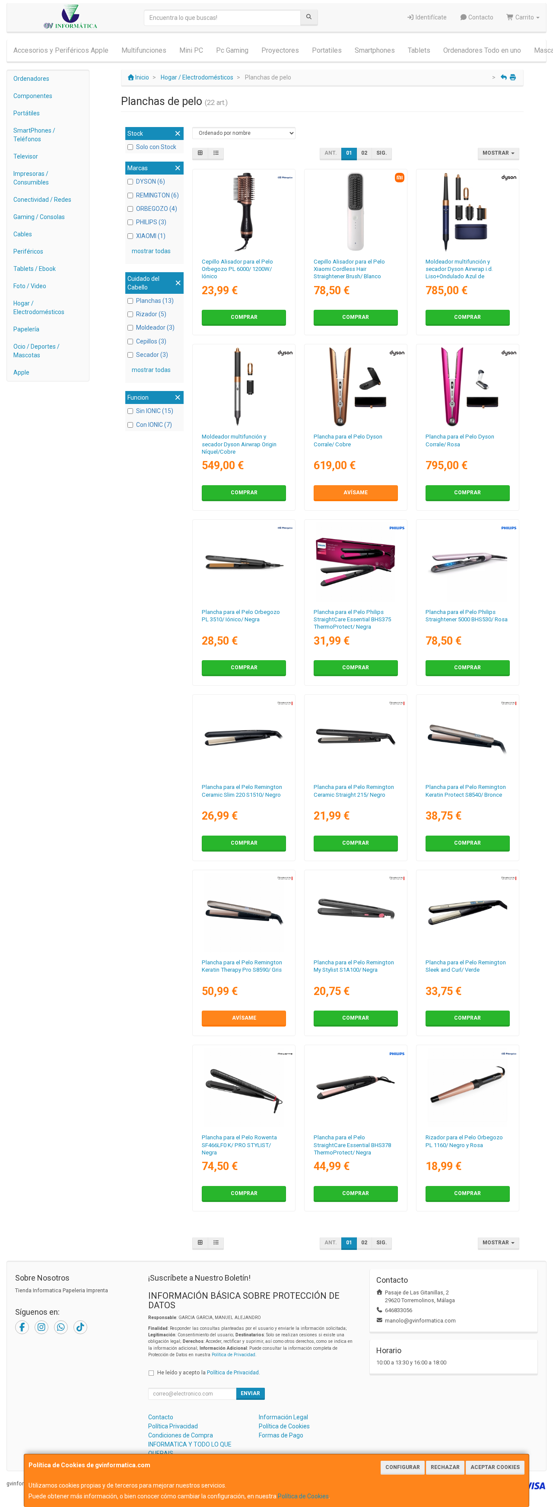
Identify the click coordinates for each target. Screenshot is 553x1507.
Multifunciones (143, 50)
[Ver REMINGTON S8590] (244, 912)
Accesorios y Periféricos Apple (60, 50)
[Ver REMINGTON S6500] (467, 912)
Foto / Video (29, 286)
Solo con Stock (156, 146)
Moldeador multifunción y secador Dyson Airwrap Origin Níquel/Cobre (239, 444)
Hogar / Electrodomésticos (38, 307)
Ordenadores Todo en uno (482, 50)
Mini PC (191, 50)
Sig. (381, 153)
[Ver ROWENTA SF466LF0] (244, 1087)
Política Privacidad (173, 1426)
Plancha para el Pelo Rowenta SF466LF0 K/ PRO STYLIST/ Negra (239, 1145)
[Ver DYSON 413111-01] (355, 386)
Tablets (419, 50)
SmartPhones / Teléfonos (34, 135)
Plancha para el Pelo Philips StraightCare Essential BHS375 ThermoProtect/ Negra (352, 619)
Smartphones (375, 50)
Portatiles (327, 50)
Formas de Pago (281, 1435)
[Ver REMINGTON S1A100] (355, 912)
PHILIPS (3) (151, 222)
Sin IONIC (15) (154, 410)
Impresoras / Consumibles (31, 178)
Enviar (250, 1393)
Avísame (355, 493)
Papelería (26, 329)
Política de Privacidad (233, 1354)
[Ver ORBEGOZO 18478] (244, 211)
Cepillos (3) (151, 341)
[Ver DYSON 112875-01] (244, 386)
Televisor (25, 156)
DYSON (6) (150, 181)
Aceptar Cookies (495, 1467)
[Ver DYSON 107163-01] (467, 211)
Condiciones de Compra (180, 1435)
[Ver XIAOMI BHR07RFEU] (355, 211)
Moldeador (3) (155, 327)
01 (349, 153)
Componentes (32, 95)
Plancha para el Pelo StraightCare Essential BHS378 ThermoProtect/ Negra (352, 1145)
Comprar (244, 317)
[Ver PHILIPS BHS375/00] (355, 562)
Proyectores (280, 50)
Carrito (524, 17)
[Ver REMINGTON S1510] (244, 737)
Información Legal (283, 1417)
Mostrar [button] (496, 153)
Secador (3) (152, 354)
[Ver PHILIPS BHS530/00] (467, 562)
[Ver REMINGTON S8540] (467, 737)
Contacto (480, 17)
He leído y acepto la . (208, 1372)
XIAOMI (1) (150, 235)
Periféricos (28, 251)
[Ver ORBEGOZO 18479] (244, 562)
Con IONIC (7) (154, 424)
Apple (21, 372)
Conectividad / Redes (42, 199)
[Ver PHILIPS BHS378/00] (355, 1087)
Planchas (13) (155, 300)
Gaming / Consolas (39, 216)
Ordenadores (31, 78)
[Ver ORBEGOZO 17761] (467, 1087)
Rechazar (445, 1467)
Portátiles (26, 113)
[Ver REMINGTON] (355, 737)
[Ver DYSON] (467, 386)
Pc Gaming (232, 50)
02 (364, 153)
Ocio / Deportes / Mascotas (36, 351)
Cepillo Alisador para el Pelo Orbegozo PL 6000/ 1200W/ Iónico (237, 269)
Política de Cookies (303, 1496)
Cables (22, 234)
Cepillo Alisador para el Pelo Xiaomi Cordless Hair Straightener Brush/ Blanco (349, 269)
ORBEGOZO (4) (156, 208)
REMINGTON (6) (157, 195)
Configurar (402, 1467)
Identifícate (430, 17)
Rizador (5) (151, 314)
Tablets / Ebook (34, 268)
